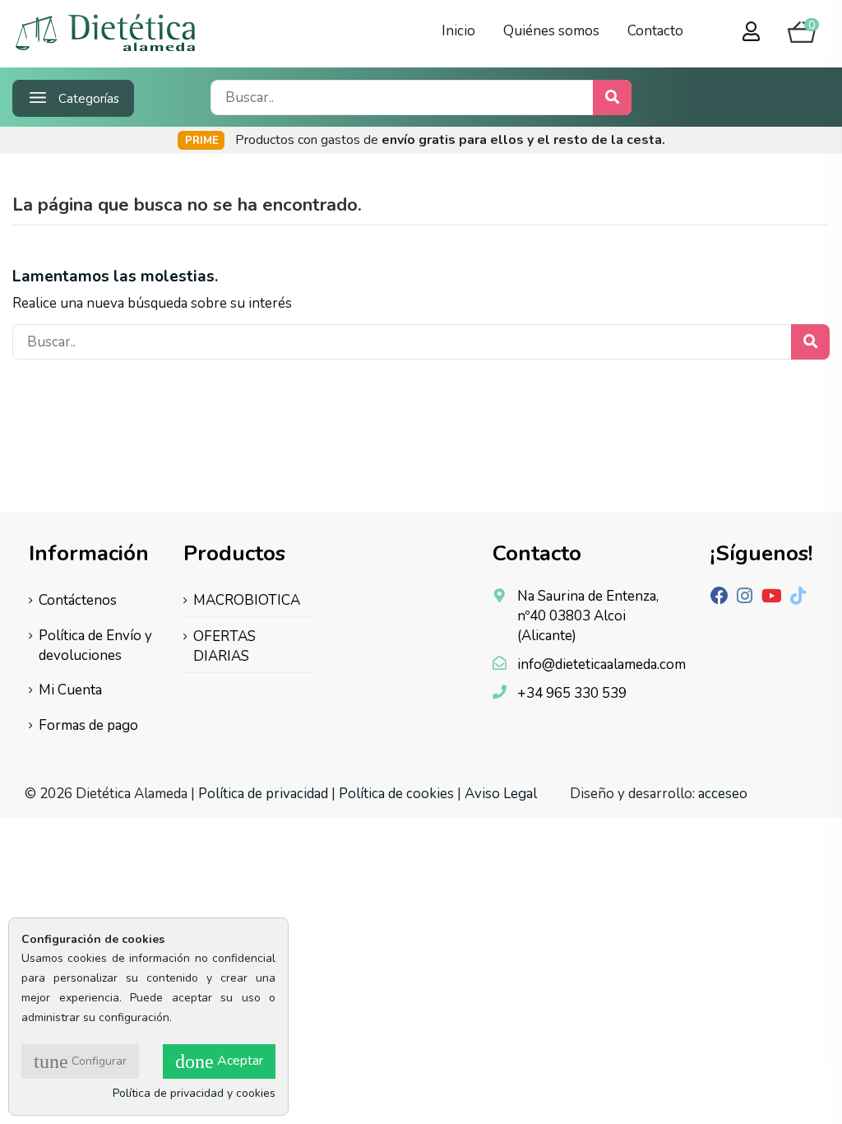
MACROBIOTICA (246, 600)
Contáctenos (78, 600)
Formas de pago (88, 725)
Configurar (80, 1061)
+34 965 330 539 (572, 693)
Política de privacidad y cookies (194, 1093)
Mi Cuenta (70, 689)
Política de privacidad (263, 793)
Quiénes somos (551, 30)
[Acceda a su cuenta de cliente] (751, 32)
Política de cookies (396, 793)
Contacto (655, 30)
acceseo (722, 793)
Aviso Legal (501, 793)
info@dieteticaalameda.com (601, 664)
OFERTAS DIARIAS (224, 646)
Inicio (458, 30)
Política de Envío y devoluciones (95, 645)
